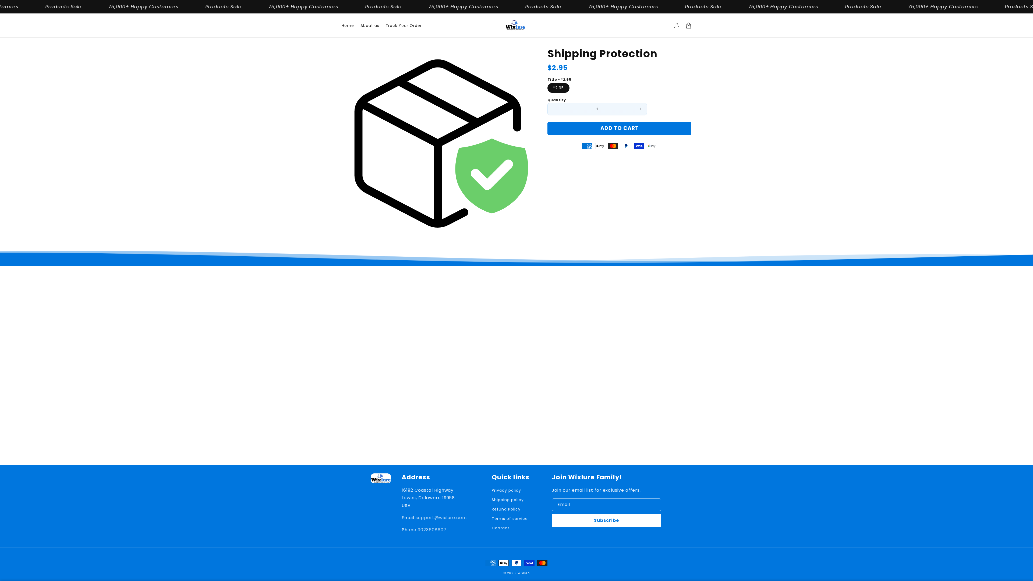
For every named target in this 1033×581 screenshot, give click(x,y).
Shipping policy (507, 499)
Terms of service (510, 518)
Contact (501, 528)
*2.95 (558, 88)
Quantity (556, 99)
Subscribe (606, 520)
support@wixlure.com (441, 518)
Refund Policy (506, 509)
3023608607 (432, 530)
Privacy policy (506, 490)
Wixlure (524, 573)
